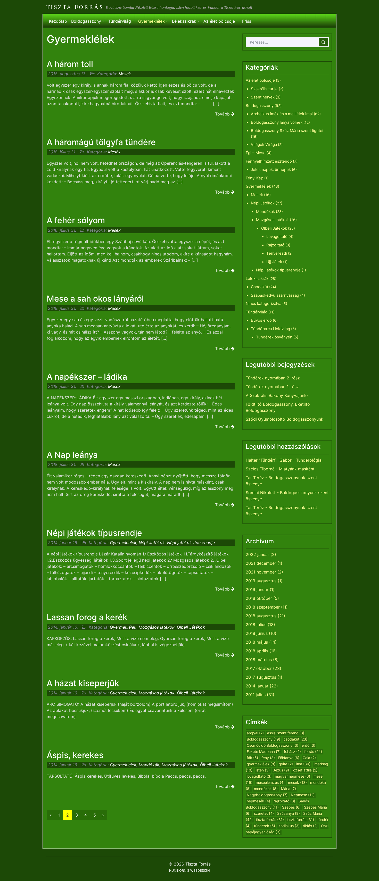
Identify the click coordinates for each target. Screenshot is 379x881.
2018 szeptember (263, 607)
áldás (310, 826)
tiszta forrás (270, 819)
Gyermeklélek (151, 21)
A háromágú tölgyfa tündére (101, 142)
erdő (308, 745)
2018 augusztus (261, 615)
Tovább (223, 114)
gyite (286, 764)
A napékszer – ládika (87, 377)
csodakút (295, 739)
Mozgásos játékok (157, 627)
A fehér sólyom (76, 220)
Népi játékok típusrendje (94, 533)
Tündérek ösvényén (274, 337)
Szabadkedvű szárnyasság (275, 295)
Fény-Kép (254, 178)
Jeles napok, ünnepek (271, 169)
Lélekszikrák (184, 21)
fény (268, 757)
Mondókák (149, 764)
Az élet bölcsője (219, 21)
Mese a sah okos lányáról (95, 299)
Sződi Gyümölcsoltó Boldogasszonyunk (284, 419)
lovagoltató (259, 776)
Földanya (288, 757)
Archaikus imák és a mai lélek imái (282, 113)
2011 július (256, 694)
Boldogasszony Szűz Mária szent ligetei (287, 130)
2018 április (257, 650)
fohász (292, 751)
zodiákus (289, 826)
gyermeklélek (261, 764)
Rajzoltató (275, 245)
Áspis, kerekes (75, 755)
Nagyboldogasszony (267, 795)
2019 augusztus (261, 580)
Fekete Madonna (264, 751)
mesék (297, 782)
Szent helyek (263, 97)
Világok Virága (264, 144)
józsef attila (304, 770)
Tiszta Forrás (75, 7)
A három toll (70, 64)
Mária (288, 788)
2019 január (257, 589)
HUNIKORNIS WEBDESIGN (189, 870)
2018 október (259, 598)
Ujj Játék (274, 261)
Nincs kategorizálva (263, 303)
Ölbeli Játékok (191, 627)
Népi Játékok (152, 542)
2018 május (257, 642)
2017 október (259, 668)
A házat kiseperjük (83, 683)
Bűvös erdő (261, 320)
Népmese (303, 795)
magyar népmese (292, 776)
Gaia (309, 757)
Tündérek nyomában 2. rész (273, 377)
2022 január (257, 554)
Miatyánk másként (297, 468)
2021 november (261, 572)
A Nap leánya (72, 455)
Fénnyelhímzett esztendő (269, 161)
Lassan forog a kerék (87, 617)
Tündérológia (309, 460)
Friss (246, 21)
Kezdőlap (58, 21)
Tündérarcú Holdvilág (270, 328)
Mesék (124, 73)
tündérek (264, 826)
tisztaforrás (300, 819)
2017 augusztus (261, 677)
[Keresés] (323, 42)
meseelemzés (270, 782)
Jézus (281, 770)
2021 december (261, 563)
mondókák (266, 788)
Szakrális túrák (264, 88)
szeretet (264, 813)
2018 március (259, 659)
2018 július (256, 624)
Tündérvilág (119, 21)
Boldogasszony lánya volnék (276, 122)
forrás (313, 751)
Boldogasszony (86, 21)
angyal (255, 733)
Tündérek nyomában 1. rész (272, 386)
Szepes (291, 807)
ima (303, 764)
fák (252, 757)
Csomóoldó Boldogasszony (272, 745)
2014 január (257, 685)
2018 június (257, 633)
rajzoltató (284, 801)
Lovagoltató (276, 236)
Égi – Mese (256, 152)
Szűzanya (288, 813)
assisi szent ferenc (285, 733)
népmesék (258, 801)
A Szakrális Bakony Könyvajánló (277, 395)
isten (263, 770)
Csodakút (259, 286)
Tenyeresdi (276, 253)
